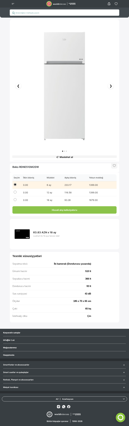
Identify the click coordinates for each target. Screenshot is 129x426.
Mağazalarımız (10, 347)
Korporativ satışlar (11, 332)
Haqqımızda (8, 355)
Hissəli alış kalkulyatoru (64, 210)
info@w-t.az (9, 340)
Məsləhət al (66, 157)
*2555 (72, 3)
